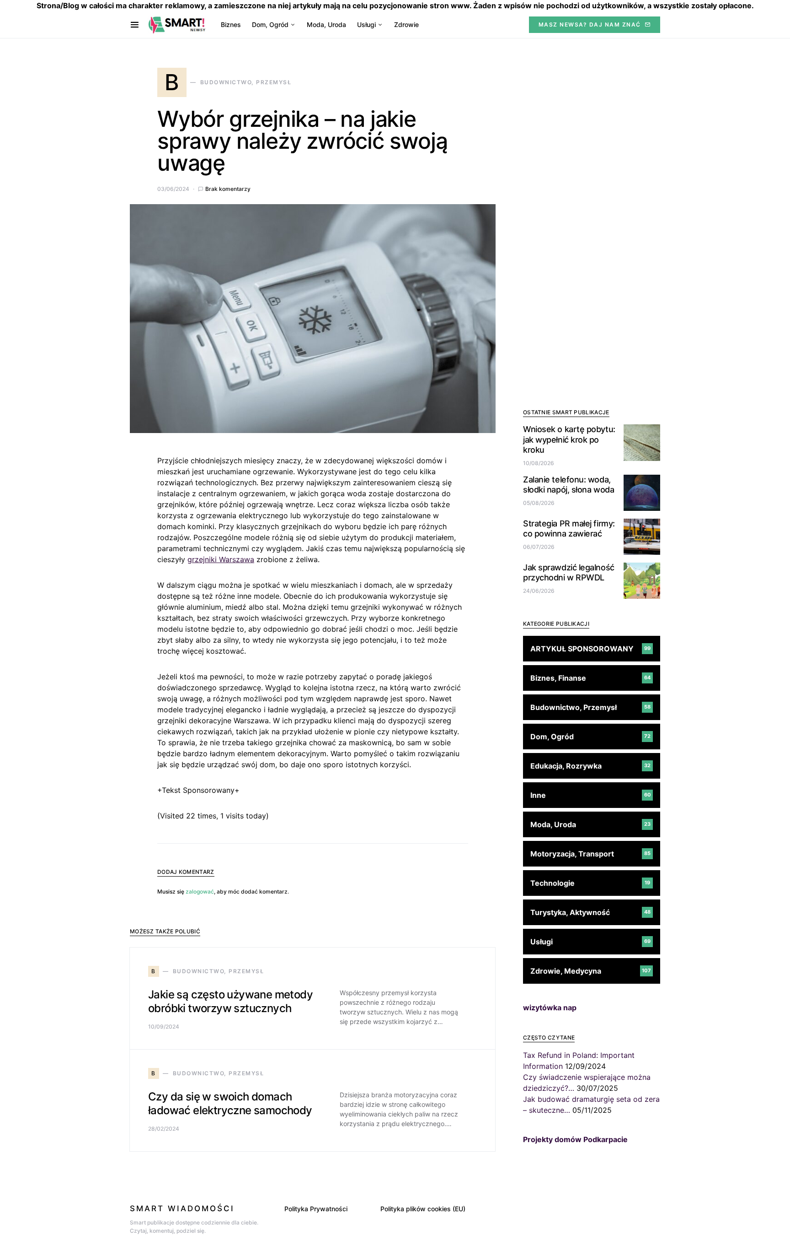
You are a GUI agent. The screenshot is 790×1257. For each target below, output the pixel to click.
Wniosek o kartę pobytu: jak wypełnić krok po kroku (569, 439)
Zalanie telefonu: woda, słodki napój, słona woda (568, 484)
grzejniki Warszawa (220, 559)
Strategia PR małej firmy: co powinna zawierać (569, 528)
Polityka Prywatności (315, 1209)
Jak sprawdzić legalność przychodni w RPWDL (568, 572)
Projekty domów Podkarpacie (575, 1138)
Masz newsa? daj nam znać (590, 24)
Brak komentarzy (228, 188)
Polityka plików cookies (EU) (422, 1209)
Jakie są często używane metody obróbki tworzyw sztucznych (230, 1001)
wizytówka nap (549, 1007)
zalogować (200, 891)
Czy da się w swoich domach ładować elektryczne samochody (230, 1103)
